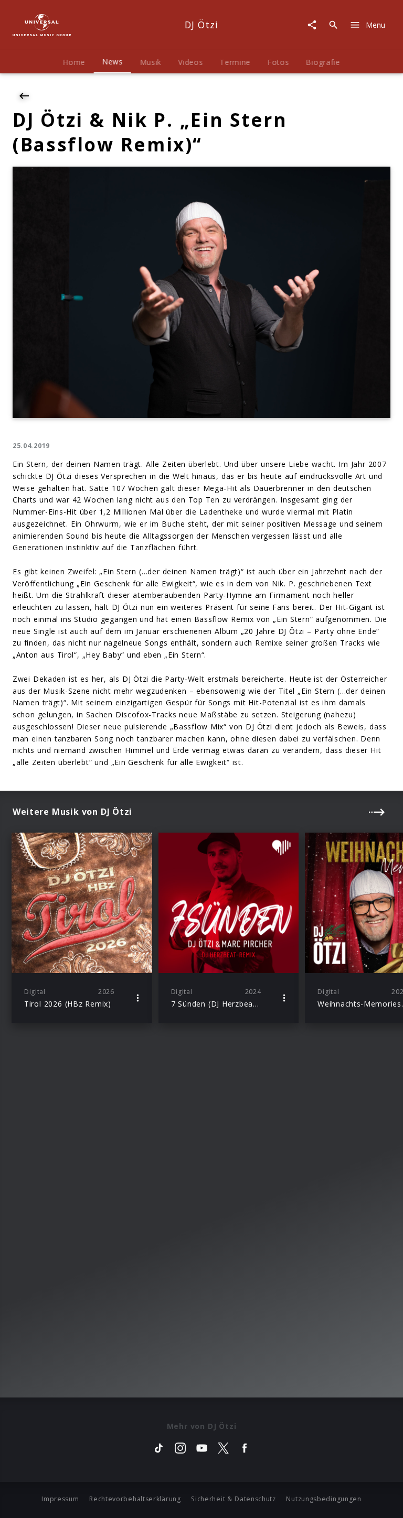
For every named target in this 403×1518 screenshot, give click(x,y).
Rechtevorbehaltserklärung (135, 1498)
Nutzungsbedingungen (323, 1498)
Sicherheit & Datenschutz (233, 1498)
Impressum (60, 1498)
